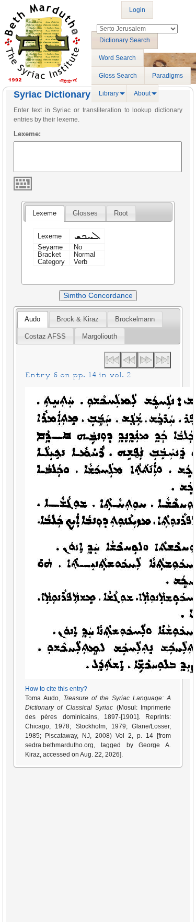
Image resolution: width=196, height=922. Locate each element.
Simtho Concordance (98, 295)
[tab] (44, 213)
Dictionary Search (124, 40)
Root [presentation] (121, 213)
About (142, 93)
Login (137, 10)
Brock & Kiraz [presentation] (77, 319)
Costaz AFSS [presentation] (45, 336)
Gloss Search (118, 75)
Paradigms (167, 75)
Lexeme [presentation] (44, 213)
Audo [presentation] (32, 319)
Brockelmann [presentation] (135, 319)
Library (109, 93)
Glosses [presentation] (85, 213)
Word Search (117, 58)
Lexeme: (27, 134)
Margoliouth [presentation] (99, 336)
